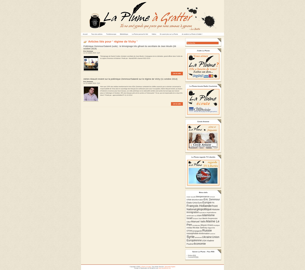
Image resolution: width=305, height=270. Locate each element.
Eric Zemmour (212, 199)
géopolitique (203, 209)
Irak (195, 215)
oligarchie (211, 228)
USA (204, 240)
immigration (193, 212)
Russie (207, 230)
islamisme (208, 215)
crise (189, 199)
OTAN (189, 231)
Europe (206, 202)
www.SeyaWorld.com (164, 268)
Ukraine (207, 237)
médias (189, 228)
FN (213, 203)
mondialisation (196, 225)
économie (200, 243)
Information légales (170, 266)
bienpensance (202, 196)
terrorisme (198, 237)
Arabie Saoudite (191, 197)
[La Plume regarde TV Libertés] (203, 173)
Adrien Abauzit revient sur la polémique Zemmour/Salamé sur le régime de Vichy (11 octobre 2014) (130, 79)
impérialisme (202, 212)
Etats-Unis (192, 202)
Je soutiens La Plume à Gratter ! (192, 34)
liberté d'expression (209, 218)
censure (212, 197)
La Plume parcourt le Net (140, 34)
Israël (189, 218)
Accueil (85, 34)
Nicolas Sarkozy (200, 228)
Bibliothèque (124, 34)
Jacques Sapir (197, 218)
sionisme (212, 233)
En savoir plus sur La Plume (169, 34)
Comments (193, 257)
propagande (197, 231)
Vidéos (154, 34)
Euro (200, 202)
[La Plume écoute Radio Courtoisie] (203, 102)
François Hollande (199, 205)
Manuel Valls (198, 221)
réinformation (204, 233)
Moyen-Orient (207, 225)
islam (199, 215)
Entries (192, 255)
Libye (189, 222)
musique (216, 225)
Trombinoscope (111, 34)
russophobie (192, 233)
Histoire (216, 209)
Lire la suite (177, 73)
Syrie (190, 237)
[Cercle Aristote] (203, 137)
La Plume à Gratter (145, 266)
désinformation (197, 200)
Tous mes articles (96, 34)
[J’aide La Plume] (203, 66)
